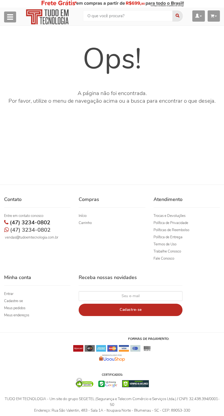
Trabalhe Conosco (167, 251)
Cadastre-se (13, 301)
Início (83, 215)
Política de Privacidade (171, 222)
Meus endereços (16, 315)
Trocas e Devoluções (169, 215)
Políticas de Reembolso (171, 230)
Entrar (8, 293)
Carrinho (85, 222)
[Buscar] (177, 15)
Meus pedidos (14, 308)
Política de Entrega (168, 237)
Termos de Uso (165, 244)
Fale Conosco (164, 258)
